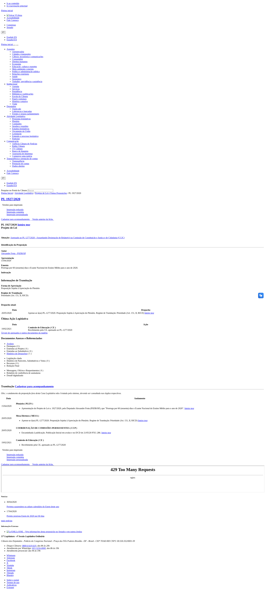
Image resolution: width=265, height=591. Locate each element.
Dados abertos (18, 166)
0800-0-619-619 (29, 546)
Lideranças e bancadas (22, 111)
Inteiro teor (24, 224)
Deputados (11, 106)
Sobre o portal (13, 580)
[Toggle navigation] (14, 45)
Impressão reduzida (15, 209)
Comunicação (13, 141)
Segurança (16, 79)
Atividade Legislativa (16, 116)
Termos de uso (13, 582)
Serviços (16, 89)
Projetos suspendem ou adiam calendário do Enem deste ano (33, 506)
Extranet (10, 587)
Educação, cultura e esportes (24, 66)
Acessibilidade (13, 18)
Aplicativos (12, 585)
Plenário (15, 121)
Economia (16, 64)
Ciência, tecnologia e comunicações (27, 56)
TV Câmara (17, 148)
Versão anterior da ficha (42, 219)
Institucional (12, 84)
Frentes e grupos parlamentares (25, 114)
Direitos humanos (19, 61)
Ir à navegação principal (17, 6)
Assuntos (11, 49)
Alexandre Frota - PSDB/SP (13, 253)
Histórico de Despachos (17, 353)
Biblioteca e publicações (22, 94)
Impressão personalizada (17, 214)
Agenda (15, 86)
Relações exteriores (20, 74)
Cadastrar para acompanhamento (16, 219)
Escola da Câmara (20, 96)
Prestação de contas (20, 163)
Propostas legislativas (21, 119)
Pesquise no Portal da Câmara (14, 190)
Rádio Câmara (18, 146)
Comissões (17, 124)
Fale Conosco (13, 20)
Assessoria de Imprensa (22, 153)
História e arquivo (20, 101)
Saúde (15, 76)
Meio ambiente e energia (23, 69)
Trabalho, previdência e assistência (27, 81)
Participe (16, 139)
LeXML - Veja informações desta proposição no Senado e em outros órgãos (49, 531)
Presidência (17, 91)
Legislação (17, 134)
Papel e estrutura (19, 99)
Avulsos (10, 343)
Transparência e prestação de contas (22, 158)
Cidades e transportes (21, 54)
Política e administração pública (26, 71)
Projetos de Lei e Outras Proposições (51, 193)
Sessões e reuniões (20, 126)
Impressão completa (15, 212)
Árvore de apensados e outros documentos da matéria (24, 333)
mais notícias (6, 521)
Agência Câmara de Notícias (24, 143)
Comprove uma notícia (22, 156)
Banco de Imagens (20, 151)
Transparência (18, 161)
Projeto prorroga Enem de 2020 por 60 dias (25, 516)
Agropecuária (18, 51)
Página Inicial (7, 193)
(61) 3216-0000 (39, 548)
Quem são (16, 109)
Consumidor (17, 59)
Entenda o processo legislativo (25, 136)
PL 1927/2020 (10, 199)
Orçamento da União (21, 131)
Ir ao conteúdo (13, 3)
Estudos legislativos (20, 129)
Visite (14, 104)
